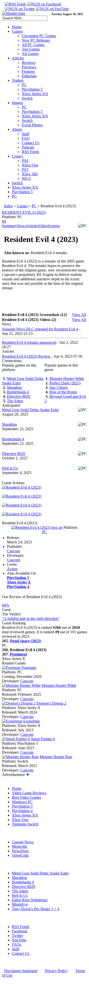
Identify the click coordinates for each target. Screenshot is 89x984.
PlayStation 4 (22, 811)
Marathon (14, 387)
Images (17, 103)
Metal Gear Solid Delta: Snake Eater (30, 410)
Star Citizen (58, 387)
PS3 (25, 169)
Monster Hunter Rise (56, 757)
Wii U (26, 178)
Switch (27, 98)
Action (12, 569)
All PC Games (33, 45)
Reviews (28, 62)
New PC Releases (36, 40)
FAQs (16, 944)
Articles (18, 58)
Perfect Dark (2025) (65, 383)
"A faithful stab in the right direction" (31, 618)
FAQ (26, 138)
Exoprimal (31, 721)
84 (4, 221)
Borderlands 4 (18, 392)
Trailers (17, 80)
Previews (29, 67)
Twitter (17, 935)
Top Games (31, 49)
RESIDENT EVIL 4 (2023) (24, 212)
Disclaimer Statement (20, 971)
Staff (25, 134)
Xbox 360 (30, 174)
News (21, 226)
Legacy (17, 156)
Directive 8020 (18, 396)
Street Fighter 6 (43, 739)
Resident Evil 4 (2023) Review (26, 356)
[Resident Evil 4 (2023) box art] (37, 527)
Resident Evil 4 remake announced (29, 342)
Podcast (28, 147)
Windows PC (22, 802)
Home (17, 27)
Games (17, 31)
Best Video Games (26, 797)
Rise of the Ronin (63, 392)
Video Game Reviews (29, 793)
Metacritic (19, 846)
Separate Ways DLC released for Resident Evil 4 (40, 329)
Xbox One (30, 165)
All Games (30, 54)
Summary (9, 226)
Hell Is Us (10, 468)
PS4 (25, 161)
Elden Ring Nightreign (29, 900)
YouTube (19, 940)
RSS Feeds (30, 152)
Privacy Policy (56, 971)
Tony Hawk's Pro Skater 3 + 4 (35, 909)
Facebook (19, 931)
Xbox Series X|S (35, 94)
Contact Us (30, 143)
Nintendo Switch (25, 824)
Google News (23, 842)
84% (5, 605)
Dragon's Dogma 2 (51, 703)
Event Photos (32, 125)
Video (43, 226)
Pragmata (29, 667)
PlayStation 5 (32, 89)
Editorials (29, 76)
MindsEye (20, 904)
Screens (54, 226)
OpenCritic (20, 855)
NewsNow (20, 851)
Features (28, 71)
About (17, 129)
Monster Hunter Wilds (66, 378)
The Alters (15, 401)
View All (79, 315)
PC (24, 85)
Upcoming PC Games (39, 36)
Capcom (13, 551)
